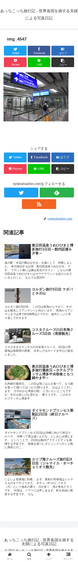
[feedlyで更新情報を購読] (57, 192)
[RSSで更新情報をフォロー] (39, 204)
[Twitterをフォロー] (21, 192)
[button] (69, 427)
